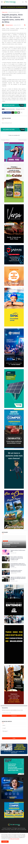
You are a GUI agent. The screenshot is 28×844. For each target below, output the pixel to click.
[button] (2, 2)
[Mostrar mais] (21, 112)
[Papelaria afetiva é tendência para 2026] (6, 552)
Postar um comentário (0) (14, 135)
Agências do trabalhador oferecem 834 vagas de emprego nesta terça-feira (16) (18, 578)
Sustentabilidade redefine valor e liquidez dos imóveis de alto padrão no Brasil (18, 565)
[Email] (18, 112)
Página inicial (4, 12)
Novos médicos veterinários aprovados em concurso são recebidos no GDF (16, 558)
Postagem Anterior (5, 139)
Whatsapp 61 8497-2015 (20, 109)
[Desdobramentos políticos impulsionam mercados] (6, 572)
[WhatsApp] (15, 112)
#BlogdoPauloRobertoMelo (14, 12)
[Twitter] (12, 112)
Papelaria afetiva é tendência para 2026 (17, 551)
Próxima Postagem (23, 139)
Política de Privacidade (14, 838)
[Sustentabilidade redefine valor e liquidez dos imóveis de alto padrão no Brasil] (6, 565)
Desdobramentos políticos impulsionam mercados (16, 571)
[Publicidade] (14, 7)
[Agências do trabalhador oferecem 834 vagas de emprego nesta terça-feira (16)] (6, 579)
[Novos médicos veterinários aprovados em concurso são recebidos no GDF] (6, 558)
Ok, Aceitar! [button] (5, 841)
